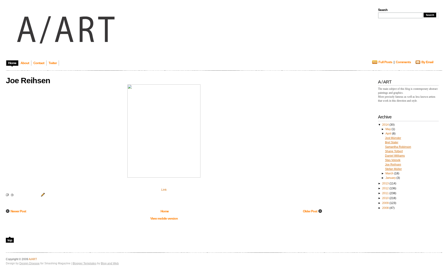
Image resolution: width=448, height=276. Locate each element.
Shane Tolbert (394, 151)
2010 (385, 198)
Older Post (310, 211)
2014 (385, 124)
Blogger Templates (84, 263)
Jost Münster (393, 138)
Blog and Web (110, 263)
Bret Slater (391, 142)
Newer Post (18, 211)
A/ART (33, 259)
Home (165, 211)
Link (164, 189)
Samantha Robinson (398, 146)
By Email (427, 62)
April (388, 133)
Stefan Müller (393, 169)
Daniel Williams (395, 155)
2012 (385, 188)
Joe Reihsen (393, 164)
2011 (385, 193)
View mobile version (164, 218)
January (390, 177)
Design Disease (29, 263)
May (388, 129)
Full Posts (385, 62)
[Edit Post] (42, 194)
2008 (385, 208)
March (389, 173)
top (9, 240)
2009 (385, 203)
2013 (385, 183)
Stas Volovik (392, 160)
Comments (403, 62)
